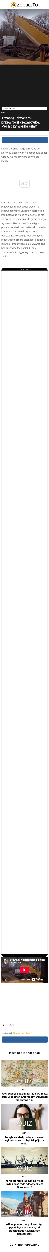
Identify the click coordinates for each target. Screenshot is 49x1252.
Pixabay (16, 1033)
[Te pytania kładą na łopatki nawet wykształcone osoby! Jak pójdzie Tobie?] (24, 1117)
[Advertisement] (24, 88)
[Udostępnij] (25, 140)
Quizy (24, 1089)
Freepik (29, 1033)
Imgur (23, 1033)
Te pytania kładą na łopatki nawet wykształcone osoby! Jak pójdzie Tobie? (24, 1140)
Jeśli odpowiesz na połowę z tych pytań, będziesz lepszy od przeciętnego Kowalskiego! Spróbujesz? (24, 1229)
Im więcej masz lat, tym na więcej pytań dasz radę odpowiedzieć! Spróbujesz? (24, 1184)
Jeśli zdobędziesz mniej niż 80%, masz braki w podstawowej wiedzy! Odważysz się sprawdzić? (24, 1097)
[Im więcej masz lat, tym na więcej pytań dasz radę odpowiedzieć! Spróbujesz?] (24, 1160)
